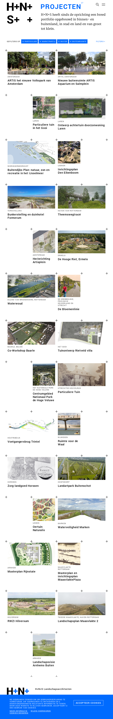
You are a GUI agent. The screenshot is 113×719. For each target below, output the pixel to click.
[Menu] (103, 4)
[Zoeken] (97, 4)
